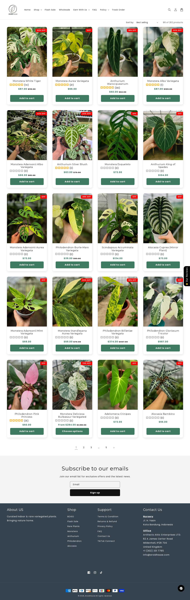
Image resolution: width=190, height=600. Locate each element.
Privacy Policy (105, 526)
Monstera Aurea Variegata (72, 81)
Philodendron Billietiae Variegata (118, 332)
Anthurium (73, 536)
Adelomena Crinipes (118, 413)
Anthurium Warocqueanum (117, 82)
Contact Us (104, 536)
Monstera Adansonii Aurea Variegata (27, 249)
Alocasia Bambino (163, 413)
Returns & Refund (107, 521)
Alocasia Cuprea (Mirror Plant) (163, 249)
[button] (169, 10)
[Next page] (114, 448)
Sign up (95, 492)
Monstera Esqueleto (118, 164)
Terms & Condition (108, 516)
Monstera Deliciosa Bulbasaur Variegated (72, 415)
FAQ (100, 531)
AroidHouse (90, 596)
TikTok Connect (106, 541)
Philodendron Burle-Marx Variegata (72, 249)
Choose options (72, 431)
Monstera (72, 531)
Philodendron (74, 541)
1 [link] (76, 447)
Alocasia (72, 546)
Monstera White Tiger (27, 81)
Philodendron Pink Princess (27, 415)
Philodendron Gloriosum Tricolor (163, 332)
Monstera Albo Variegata (163, 81)
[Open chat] (181, 588)
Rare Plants (73, 526)
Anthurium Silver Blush (72, 164)
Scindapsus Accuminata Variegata (117, 249)
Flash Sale (72, 521)
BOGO (70, 516)
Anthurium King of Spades (163, 166)
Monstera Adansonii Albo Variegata (27, 166)
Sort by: (130, 22)
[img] (16, 85)
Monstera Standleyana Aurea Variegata (72, 332)
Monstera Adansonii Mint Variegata (27, 332)
